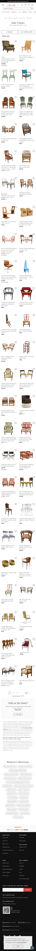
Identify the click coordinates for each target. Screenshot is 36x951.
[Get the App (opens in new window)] (6, 910)
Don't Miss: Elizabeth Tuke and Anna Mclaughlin (18, 1)
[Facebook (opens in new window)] (9, 936)
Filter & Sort (27, 32)
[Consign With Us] (25, 5)
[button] (3, 5)
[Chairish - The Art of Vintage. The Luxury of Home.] (11, 5)
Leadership (21, 866)
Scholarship (21, 875)
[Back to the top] (33, 942)
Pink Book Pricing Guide (8, 850)
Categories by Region (7, 869)
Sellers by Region (6, 872)
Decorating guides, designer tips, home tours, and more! (15, 897)
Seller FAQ (21, 850)
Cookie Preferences (21, 942)
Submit (27, 889)
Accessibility (5, 853)
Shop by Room (6, 875)
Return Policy (5, 843)
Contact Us (5, 840)
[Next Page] (21, 692)
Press (20, 872)
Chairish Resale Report (24, 878)
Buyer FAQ (21, 837)
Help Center (5, 837)
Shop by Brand (6, 866)
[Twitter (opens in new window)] (20, 936)
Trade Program (22, 840)
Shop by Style (6, 863)
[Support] (32, 948)
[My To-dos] (22, 5)
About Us (21, 863)
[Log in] (18, 5)
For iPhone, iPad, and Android (9, 903)
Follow (18, 714)
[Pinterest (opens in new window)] (15, 936)
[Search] (31, 8)
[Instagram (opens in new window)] (4, 936)
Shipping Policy (6, 847)
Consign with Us (23, 847)
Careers (21, 869)
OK (18, 946)
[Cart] (32, 5)
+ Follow (9, 32)
